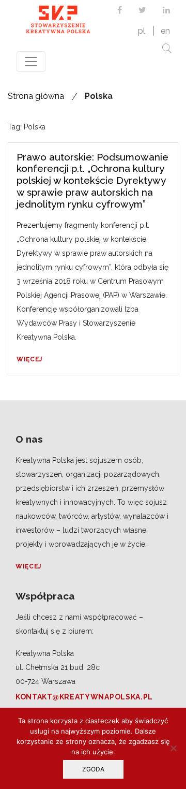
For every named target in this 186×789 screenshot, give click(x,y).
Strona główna (36, 96)
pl (141, 31)
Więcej (29, 359)
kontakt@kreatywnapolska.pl (84, 697)
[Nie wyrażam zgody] (173, 748)
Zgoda (93, 769)
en (165, 31)
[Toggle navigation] (31, 61)
